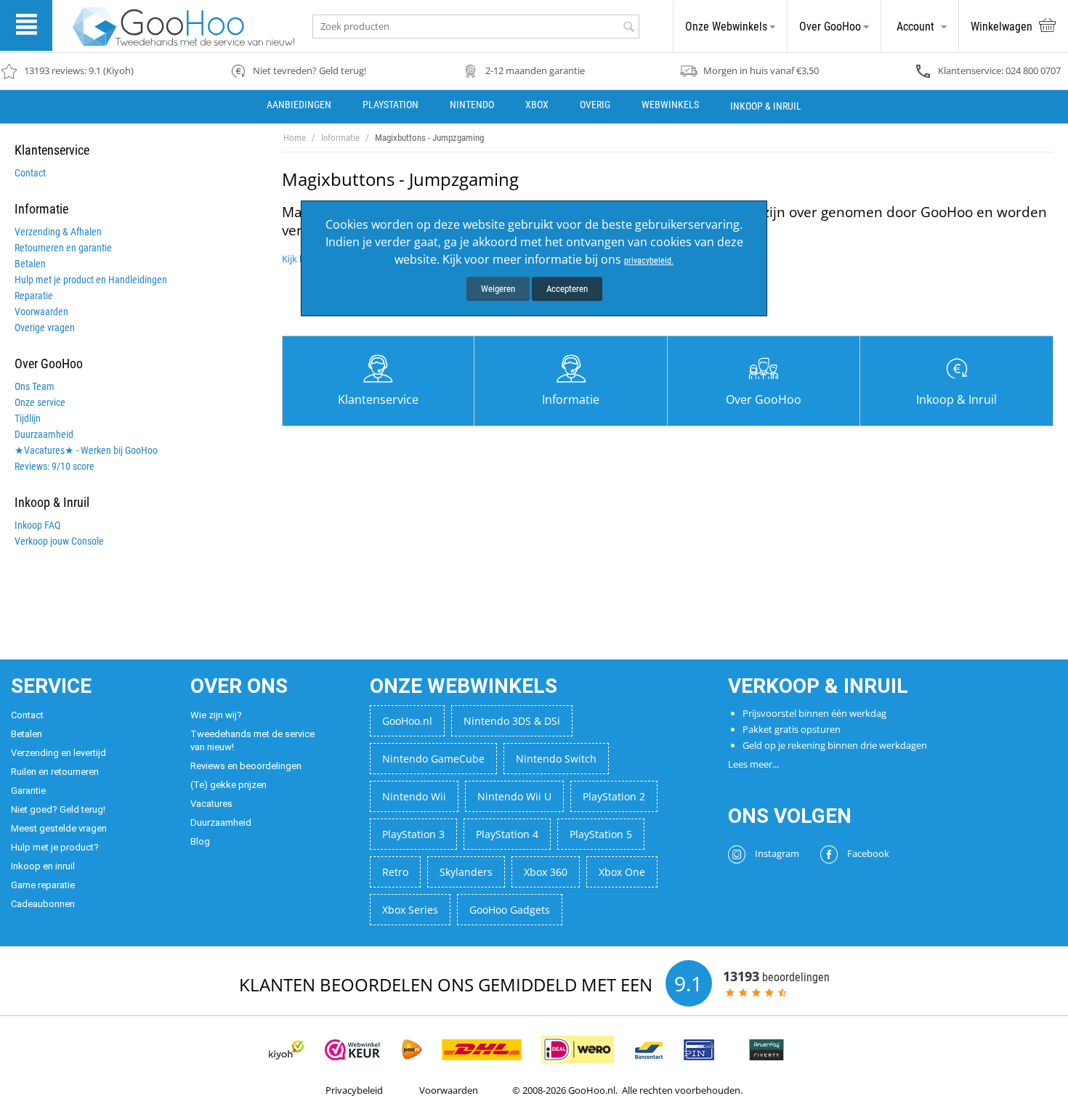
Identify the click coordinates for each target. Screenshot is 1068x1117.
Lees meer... (753, 764)
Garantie (28, 790)
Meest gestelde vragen (59, 828)
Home (294, 137)
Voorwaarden (41, 311)
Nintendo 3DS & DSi (512, 721)
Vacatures (211, 803)
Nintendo (472, 104)
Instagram (776, 853)
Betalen (30, 263)
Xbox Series (410, 910)
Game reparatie (43, 885)
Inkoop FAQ (37, 525)
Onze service (40, 402)
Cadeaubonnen (43, 903)
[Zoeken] (628, 27)
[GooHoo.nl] (183, 25)
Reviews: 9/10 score (54, 466)
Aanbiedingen (299, 104)
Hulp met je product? (55, 847)
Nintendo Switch (556, 758)
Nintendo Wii (414, 796)
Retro (395, 872)
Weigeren (498, 288)
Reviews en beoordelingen (246, 765)
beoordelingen (776, 976)
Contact (30, 173)
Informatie (340, 137)
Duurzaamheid (44, 434)
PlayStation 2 (614, 796)
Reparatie (34, 295)
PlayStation (390, 104)
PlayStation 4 (507, 834)
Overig (595, 104)
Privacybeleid (354, 1090)
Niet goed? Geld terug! (58, 809)
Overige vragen (45, 327)
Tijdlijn (28, 418)
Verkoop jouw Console (59, 541)
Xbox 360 (545, 872)
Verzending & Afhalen (58, 231)
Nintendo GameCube (433, 758)
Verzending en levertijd (58, 752)
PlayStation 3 (413, 834)
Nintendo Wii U (514, 796)
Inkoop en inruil (43, 866)
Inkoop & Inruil (765, 106)
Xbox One (622, 872)
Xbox (537, 104)
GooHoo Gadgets (509, 910)
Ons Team (34, 386)
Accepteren (567, 288)
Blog (200, 841)
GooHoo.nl (407, 721)
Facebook (867, 853)
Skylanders (466, 872)
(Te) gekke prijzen (228, 784)
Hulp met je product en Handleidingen (91, 279)
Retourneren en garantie (63, 247)
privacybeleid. (648, 261)
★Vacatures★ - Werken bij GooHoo (86, 450)
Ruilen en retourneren (55, 771)
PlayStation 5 (601, 834)
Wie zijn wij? (216, 715)
